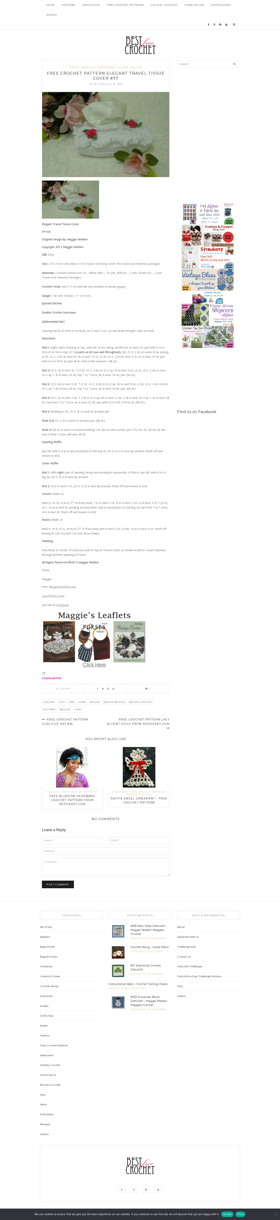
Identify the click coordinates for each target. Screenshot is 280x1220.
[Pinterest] (220, 25)
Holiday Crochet (164, 4)
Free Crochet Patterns (125, 4)
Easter (44, 1025)
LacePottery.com (53, 596)
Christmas (119, 792)
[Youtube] (226, 25)
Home (50, 4)
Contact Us (184, 956)
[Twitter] (102, 688)
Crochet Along (49, 986)
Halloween (46, 1055)
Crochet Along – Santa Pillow (149, 947)
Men (43, 1094)
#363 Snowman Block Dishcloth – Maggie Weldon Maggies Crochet (148, 1001)
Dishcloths (91, 4)
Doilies (44, 1005)
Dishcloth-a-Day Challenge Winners (199, 976)
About (181, 926)
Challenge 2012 (186, 946)
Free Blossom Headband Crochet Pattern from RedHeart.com (72, 800)
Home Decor (194, 4)
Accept (227, 1214)
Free (71, 702)
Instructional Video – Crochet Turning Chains (138, 984)
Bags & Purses (48, 956)
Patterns (49, 709)
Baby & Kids (47, 946)
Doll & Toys (46, 1015)
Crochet (49, 702)
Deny (240, 1214)
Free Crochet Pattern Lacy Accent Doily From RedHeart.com (138, 721)
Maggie (95, 702)
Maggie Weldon (114, 702)
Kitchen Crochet (50, 1084)
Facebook (62, 605)
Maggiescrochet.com (62, 586)
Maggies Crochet (141, 702)
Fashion (53, 792)
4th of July (46, 926)
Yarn (77, 709)
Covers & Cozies (50, 976)
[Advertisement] (205, 97)
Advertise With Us (188, 936)
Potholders (221, 4)
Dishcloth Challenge (189, 966)
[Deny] (275, 1214)
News (43, 1104)
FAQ (180, 986)
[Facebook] (208, 25)
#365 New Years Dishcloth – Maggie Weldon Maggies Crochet (148, 930)
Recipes (45, 1124)
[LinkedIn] (113, 688)
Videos (51, 14)
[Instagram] (214, 25)
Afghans (68, 4)
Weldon (65, 709)
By (63, 688)
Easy (62, 702)
